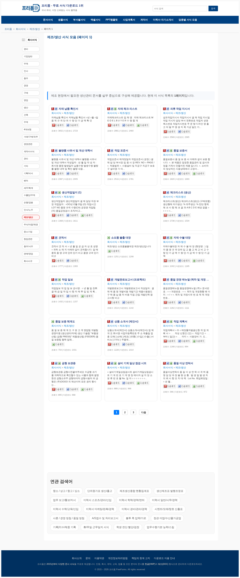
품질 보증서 (180, 150)
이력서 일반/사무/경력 (164, 500)
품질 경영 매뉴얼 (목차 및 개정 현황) (190, 279)
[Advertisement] (96, 64)
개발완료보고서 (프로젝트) (129, 279)
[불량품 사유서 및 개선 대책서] (57, 174)
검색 (213, 8)
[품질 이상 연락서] (169, 386)
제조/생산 (35, 29)
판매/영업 (28, 254)
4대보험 (27, 129)
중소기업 (28, 232)
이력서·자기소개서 (163, 19)
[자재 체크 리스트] (113, 125)
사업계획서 (129, 19)
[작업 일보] (57, 296)
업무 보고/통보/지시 (64, 500)
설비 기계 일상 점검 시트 (132, 363)
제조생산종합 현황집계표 (134, 491)
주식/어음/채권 (31, 224)
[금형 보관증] (57, 390)
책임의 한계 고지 (141, 558)
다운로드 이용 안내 (164, 558)
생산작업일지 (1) (71, 192)
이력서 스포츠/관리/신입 (97, 500)
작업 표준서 (121, 150)
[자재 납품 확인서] (57, 125)
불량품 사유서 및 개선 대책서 (76, 150)
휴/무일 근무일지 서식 (96, 527)
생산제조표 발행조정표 (170, 491)
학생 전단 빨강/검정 (127, 527)
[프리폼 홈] (31, 8)
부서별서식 (79, 19)
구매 (26, 93)
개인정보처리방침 (118, 558)
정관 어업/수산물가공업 (167, 518)
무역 (26, 63)
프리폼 (8, 29)
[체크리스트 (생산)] (169, 215)
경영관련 (28, 144)
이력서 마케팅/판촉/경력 (100, 509)
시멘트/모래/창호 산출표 (169, 509)
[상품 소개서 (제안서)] (113, 344)
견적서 (62, 237)
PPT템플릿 (112, 19)
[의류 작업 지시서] (169, 132)
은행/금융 (28, 202)
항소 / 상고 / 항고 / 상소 (66, 491)
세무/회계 (28, 188)
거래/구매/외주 (31, 137)
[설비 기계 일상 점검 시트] (113, 383)
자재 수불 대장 (182, 237)
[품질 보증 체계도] (57, 344)
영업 (26, 100)
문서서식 (48, 19)
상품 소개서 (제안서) (126, 321)
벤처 (26, 180)
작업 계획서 (180, 321)
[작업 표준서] (113, 174)
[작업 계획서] (169, 341)
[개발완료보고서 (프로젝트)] (113, 303)
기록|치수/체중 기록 (64, 527)
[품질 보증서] (169, 174)
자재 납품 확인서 (68, 109)
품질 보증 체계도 (65, 321)
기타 (26, 166)
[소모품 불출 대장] (113, 251)
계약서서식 (29, 151)
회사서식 (21, 29)
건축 (26, 115)
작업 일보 (67, 279)
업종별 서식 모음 (188, 19)
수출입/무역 (29, 195)
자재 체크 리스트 (127, 109)
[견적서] (57, 261)
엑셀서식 (95, 19)
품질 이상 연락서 (183, 363)
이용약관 (99, 558)
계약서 (144, 19)
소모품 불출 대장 (121, 237)
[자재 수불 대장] (169, 261)
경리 (26, 49)
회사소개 (77, 558)
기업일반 (28, 56)
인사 (26, 71)
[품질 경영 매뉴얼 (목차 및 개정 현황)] (169, 303)
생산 (26, 107)
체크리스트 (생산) (180, 192)
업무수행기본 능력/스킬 (160, 527)
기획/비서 (28, 173)
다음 (143, 412)
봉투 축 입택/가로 (136, 518)
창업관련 (28, 239)
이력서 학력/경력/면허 (131, 500)
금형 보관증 (69, 363)
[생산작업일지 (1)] (57, 215)
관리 (26, 158)
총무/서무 (28, 246)
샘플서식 (63, 19)
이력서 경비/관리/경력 (134, 509)
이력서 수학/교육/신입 (66, 509)
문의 (88, 558)
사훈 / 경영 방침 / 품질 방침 (68, 518)
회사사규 (28, 261)
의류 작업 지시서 (180, 109)
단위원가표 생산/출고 (99, 491)
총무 (26, 78)
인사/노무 (28, 210)
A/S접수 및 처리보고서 (105, 518)
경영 (26, 85)
